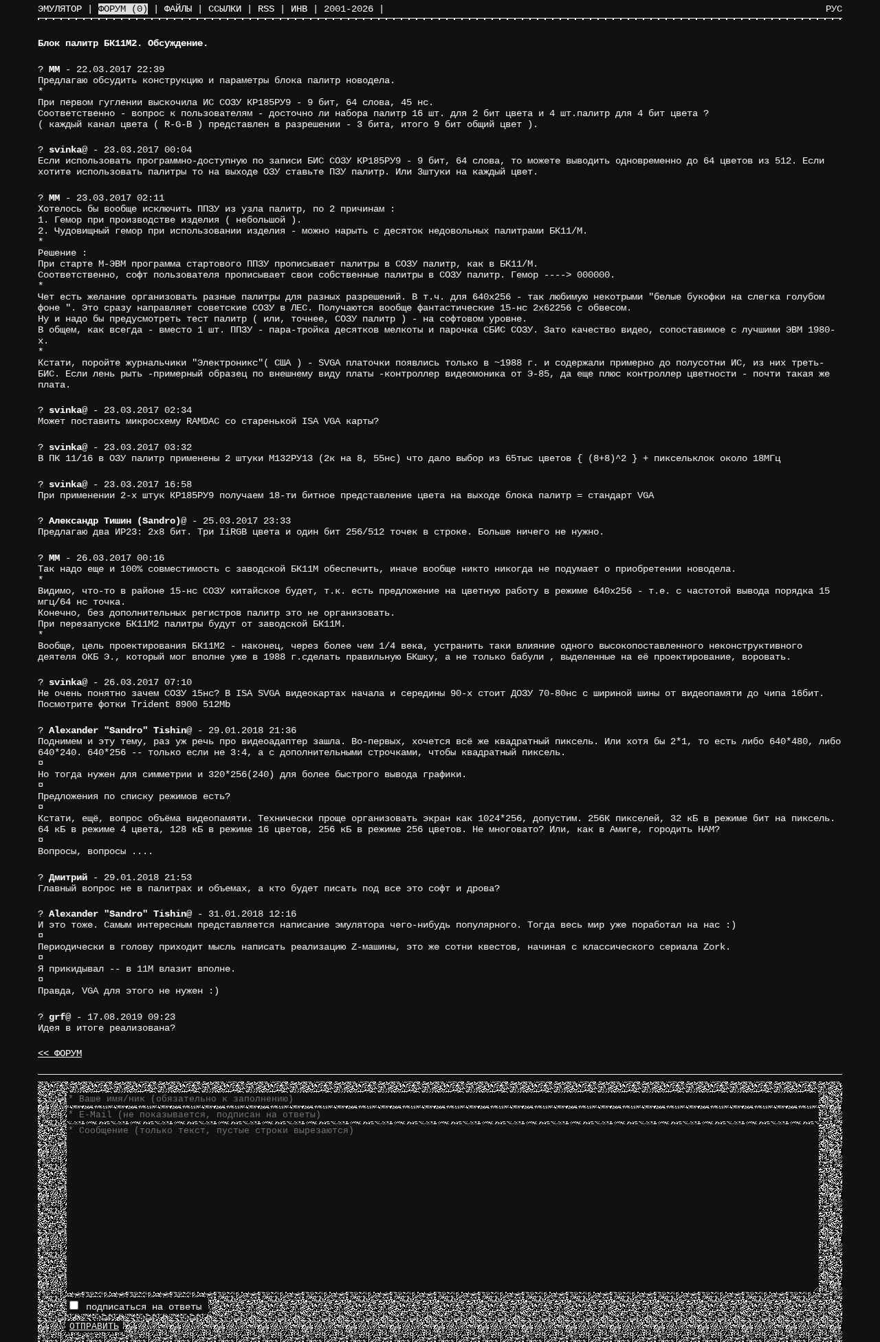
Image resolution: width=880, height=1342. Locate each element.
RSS (266, 8)
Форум (123, 8)
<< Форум (60, 1053)
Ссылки (224, 8)
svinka (65, 149)
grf (57, 1016)
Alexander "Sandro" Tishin (117, 730)
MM (54, 69)
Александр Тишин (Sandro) (115, 520)
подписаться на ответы (140, 1306)
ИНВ (299, 8)
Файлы (178, 8)
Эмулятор (60, 8)
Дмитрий (68, 877)
